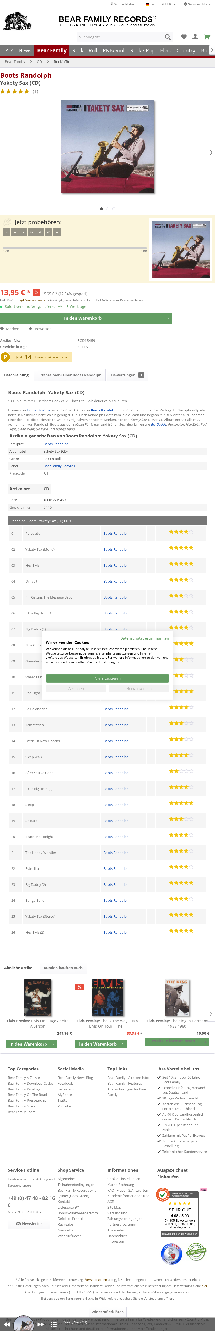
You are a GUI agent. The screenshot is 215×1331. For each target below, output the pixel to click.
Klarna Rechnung (121, 1184)
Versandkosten (96, 1279)
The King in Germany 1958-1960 (177, 1023)
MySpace (65, 1094)
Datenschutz (117, 1235)
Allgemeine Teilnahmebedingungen (76, 1181)
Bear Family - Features (125, 1083)
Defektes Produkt (71, 1218)
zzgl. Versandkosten (32, 300)
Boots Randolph (25, 75)
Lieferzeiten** (68, 1207)
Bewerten (43, 328)
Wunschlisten (124, 4)
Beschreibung (16, 375)
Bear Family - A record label (128, 1077)
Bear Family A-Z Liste (24, 1077)
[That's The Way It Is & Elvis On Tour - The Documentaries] (107, 997)
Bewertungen (126, 375)
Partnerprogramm (122, 1224)
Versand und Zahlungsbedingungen (125, 1216)
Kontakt (64, 1201)
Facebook (65, 1083)
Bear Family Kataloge (24, 1089)
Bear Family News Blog (75, 1077)
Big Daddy (158, 424)
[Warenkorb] (207, 37)
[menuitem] (125, 37)
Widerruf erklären (108, 1311)
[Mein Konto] (195, 37)
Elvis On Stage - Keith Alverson (38, 1023)
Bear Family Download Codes (30, 1083)
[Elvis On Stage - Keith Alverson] (38, 997)
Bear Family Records (59, 466)
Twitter (63, 1100)
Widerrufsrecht (69, 1235)
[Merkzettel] (184, 37)
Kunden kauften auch (63, 967)
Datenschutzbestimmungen (144, 638)
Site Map (114, 1207)
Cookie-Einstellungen (124, 1178)
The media (116, 1230)
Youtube (64, 1106)
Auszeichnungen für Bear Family (127, 1092)
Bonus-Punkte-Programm (78, 1213)
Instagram (66, 1089)
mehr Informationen (173, 1041)
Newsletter (66, 1230)
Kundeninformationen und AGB (128, 1198)
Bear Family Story (21, 1106)
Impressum (116, 1241)
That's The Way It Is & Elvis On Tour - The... (107, 1023)
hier (204, 1286)
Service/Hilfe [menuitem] (197, 4)
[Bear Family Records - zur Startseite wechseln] (17, 21)
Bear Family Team (21, 1111)
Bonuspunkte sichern (50, 357)
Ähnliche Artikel (18, 967)
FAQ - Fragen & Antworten (128, 1190)
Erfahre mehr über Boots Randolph (69, 375)
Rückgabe (65, 1224)
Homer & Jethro (39, 410)
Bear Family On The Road (27, 1094)
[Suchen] (167, 37)
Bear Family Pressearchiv (27, 1100)
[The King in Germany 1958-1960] (177, 997)
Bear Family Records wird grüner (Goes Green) (77, 1193)
